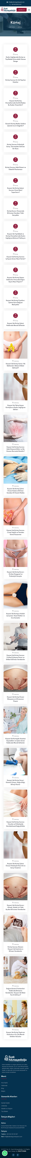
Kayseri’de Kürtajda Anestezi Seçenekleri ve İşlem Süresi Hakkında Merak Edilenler (15, 741)
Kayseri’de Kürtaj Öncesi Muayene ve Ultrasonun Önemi (15, 699)
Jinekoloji (16, 361)
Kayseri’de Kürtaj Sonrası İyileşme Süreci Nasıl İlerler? (15, 258)
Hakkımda (4, 1085)
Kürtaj (16, 54)
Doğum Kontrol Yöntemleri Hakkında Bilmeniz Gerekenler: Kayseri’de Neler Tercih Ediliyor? (15, 992)
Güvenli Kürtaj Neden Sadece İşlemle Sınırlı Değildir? (15, 125)
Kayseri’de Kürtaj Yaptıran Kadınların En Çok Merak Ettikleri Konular (15, 1034)
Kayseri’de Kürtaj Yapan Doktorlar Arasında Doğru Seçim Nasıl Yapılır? (15, 280)
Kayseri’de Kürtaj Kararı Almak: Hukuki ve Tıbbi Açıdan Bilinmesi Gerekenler (15, 907)
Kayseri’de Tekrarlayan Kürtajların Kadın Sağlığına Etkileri (15, 407)
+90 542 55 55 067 (12, 1134)
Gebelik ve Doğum (6, 1108)
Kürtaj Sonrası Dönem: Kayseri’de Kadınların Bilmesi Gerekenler (15, 949)
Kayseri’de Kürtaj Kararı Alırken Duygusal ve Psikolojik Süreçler (15, 574)
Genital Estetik (5, 1103)
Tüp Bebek (4, 1111)
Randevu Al (22, 9)
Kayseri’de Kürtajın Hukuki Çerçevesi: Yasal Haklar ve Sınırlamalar (15, 616)
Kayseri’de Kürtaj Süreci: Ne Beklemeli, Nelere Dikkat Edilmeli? (15, 366)
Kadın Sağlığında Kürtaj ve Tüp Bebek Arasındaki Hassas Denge (15, 59)
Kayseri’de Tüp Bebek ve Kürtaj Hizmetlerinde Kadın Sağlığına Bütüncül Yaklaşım (15, 236)
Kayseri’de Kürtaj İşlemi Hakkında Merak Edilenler (15, 324)
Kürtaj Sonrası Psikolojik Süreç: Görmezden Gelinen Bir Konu (15, 146)
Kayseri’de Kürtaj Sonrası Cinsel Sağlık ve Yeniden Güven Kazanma (15, 532)
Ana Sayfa (12, 27)
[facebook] (17, 1155)
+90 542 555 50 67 (16, 4)
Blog (2, 1088)
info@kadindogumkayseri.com (16, 2)
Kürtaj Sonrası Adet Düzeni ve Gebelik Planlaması (15, 168)
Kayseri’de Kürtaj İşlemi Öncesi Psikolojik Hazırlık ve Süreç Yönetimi (15, 866)
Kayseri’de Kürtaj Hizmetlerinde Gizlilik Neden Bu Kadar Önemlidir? (15, 103)
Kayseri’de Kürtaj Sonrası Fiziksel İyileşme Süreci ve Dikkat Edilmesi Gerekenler (15, 657)
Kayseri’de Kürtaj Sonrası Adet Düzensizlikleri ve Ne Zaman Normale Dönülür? (15, 449)
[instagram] (13, 1155)
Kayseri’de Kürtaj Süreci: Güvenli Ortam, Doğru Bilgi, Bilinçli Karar (15, 782)
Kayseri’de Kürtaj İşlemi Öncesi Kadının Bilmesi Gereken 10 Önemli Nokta (15, 491)
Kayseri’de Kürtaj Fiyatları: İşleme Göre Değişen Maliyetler (15, 302)
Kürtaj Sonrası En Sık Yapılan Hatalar (15, 81)
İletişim (3, 1091)
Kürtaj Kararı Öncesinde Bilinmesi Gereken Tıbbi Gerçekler (15, 213)
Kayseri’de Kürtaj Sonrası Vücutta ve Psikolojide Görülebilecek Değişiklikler (15, 824)
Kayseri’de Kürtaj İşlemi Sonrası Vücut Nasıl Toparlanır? (15, 190)
